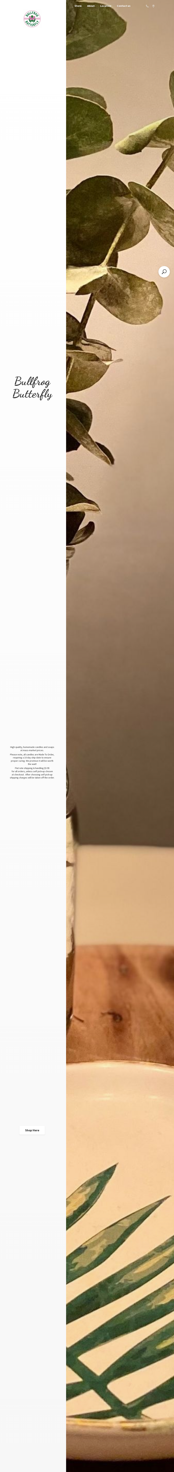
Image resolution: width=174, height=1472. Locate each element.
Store (78, 5)
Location (105, 5)
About (91, 5)
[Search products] (164, 272)
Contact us (123, 5)
